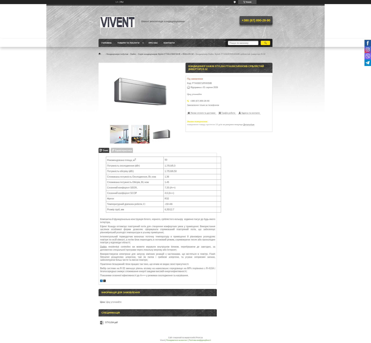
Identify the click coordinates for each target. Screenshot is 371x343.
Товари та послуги (128, 43)
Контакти (169, 43)
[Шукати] (265, 43)
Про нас (153, 43)
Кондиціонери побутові (117, 54)
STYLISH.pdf (111, 322)
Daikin (133, 54)
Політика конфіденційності (200, 340)
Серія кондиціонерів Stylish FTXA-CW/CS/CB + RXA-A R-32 (166, 54)
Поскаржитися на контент (177, 340)
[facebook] (101, 281)
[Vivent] (117, 21)
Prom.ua (199, 338)
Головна (106, 43)
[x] (104, 281)
